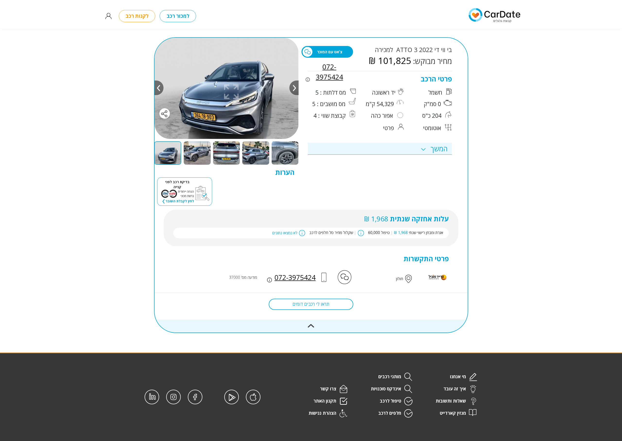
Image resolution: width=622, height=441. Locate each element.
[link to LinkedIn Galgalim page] (152, 397)
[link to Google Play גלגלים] (231, 397)
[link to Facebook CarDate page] (195, 397)
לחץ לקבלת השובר (179, 201)
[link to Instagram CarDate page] (173, 397)
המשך (438, 148)
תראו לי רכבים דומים (311, 304)
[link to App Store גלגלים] (253, 397)
